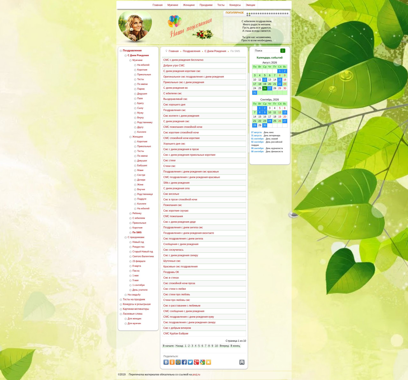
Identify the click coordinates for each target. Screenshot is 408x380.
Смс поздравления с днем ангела (183, 238)
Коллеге (141, 131)
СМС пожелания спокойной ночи (182, 127)
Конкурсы (235, 5)
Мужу (140, 112)
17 (283, 14)
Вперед (224, 345)
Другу (140, 127)
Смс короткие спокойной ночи (181, 132)
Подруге (141, 198)
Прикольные (144, 74)
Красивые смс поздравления (180, 266)
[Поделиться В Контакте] (166, 362)
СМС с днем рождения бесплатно (183, 60)
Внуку (140, 117)
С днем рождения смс (176, 121)
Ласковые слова (132, 313)
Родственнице (145, 194)
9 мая (135, 280)
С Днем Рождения (138, 55)
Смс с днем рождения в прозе (181, 149)
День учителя (139, 289)
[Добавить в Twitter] (190, 362)
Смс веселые (171, 194)
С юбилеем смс (172, 93)
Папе (140, 98)
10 (267, 14)
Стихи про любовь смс (176, 300)
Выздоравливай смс (175, 99)
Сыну (140, 108)
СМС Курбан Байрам (175, 333)
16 (281, 14)
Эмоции (250, 5)
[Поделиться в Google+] (196, 362)
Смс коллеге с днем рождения (181, 115)
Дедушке (142, 93)
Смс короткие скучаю (175, 210)
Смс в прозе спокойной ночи (180, 199)
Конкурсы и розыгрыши (137, 304)
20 (247, 15)
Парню (141, 88)
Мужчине (173, 5)
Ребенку (137, 213)
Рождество (138, 246)
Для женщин (134, 318)
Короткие (142, 69)
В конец (235, 345)
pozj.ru (196, 374)
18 (285, 14)
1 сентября (138, 285)
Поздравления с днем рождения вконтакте (188, 233)
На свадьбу (134, 294)
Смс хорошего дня (174, 104)
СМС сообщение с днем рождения (183, 311)
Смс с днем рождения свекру (180, 255)
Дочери (141, 179)
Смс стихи (169, 160)
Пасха (135, 270)
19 (287, 14)
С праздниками (136, 237)
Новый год (138, 242)
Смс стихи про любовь (176, 294)
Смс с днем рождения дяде (179, 221)
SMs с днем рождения (176, 182)
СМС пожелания (173, 216)
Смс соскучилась (173, 249)
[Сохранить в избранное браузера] (208, 362)
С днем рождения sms (176, 188)
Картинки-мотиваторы (136, 309)
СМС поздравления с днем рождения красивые (191, 177)
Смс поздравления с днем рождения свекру (189, 322)
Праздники (206, 5)
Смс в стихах (171, 277)
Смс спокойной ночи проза (179, 283)
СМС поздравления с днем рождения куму (188, 316)
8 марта (136, 266)
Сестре (141, 175)
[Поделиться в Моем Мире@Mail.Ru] (178, 362)
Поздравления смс (174, 110)
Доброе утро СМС (174, 65)
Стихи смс (169, 166)
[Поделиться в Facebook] (184, 362)
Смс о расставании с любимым (181, 305)
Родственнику (145, 122)
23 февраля (138, 261)
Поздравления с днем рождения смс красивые (191, 171)
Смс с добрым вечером (177, 328)
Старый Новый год (142, 251)
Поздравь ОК (171, 272)
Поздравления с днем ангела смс (183, 227)
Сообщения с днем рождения (180, 244)
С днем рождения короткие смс (181, 71)
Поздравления (132, 50)
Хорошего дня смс (174, 143)
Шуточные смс (172, 261)
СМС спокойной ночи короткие (181, 138)
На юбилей (143, 64)
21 (250, 15)
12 (272, 14)
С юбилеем (138, 218)
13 (274, 14)
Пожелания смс (172, 205)
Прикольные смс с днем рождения (183, 82)
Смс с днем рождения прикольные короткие (189, 154)
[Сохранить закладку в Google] (202, 362)
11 (270, 14)
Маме (140, 170)
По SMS (137, 232)
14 (276, 14)
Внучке (141, 189)
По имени (142, 84)
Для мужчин (134, 323)
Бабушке (142, 165)
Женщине (189, 5)
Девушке (142, 160)
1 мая (135, 275)
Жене (140, 184)
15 (279, 14)
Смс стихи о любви (174, 288)
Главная (158, 5)
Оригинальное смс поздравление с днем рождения (193, 76)
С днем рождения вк (175, 87)
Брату (140, 103)
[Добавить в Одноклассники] (172, 362)
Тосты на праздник (134, 299)
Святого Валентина (143, 256)
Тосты (221, 5)
